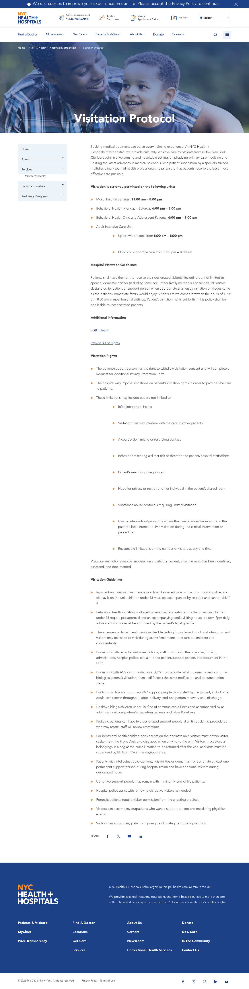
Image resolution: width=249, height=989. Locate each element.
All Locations (53, 34)
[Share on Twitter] (118, 836)
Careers (176, 34)
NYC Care (189, 932)
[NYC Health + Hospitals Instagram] (204, 981)
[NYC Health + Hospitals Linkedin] (215, 981)
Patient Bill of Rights (105, 343)
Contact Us (190, 950)
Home (26, 149)
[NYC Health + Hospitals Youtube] (226, 981)
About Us (136, 34)
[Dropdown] (63, 158)
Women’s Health (35, 176)
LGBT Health (100, 330)
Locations (80, 932)
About (26, 159)
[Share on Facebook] (107, 836)
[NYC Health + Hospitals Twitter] (193, 981)
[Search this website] (215, 35)
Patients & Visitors (107, 34)
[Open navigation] (227, 35)
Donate (158, 34)
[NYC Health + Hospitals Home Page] (29, 18)
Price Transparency (32, 941)
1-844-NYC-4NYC (77, 19)
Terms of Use (107, 981)
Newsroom (136, 941)
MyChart (24, 932)
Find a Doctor (84, 923)
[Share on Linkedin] (140, 836)
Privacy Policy (89, 981)
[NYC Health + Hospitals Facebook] (182, 981)
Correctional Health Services (149, 950)
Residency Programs (35, 196)
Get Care (79, 34)
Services (27, 169)
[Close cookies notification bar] (236, 4)
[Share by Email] (129, 836)
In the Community (196, 941)
